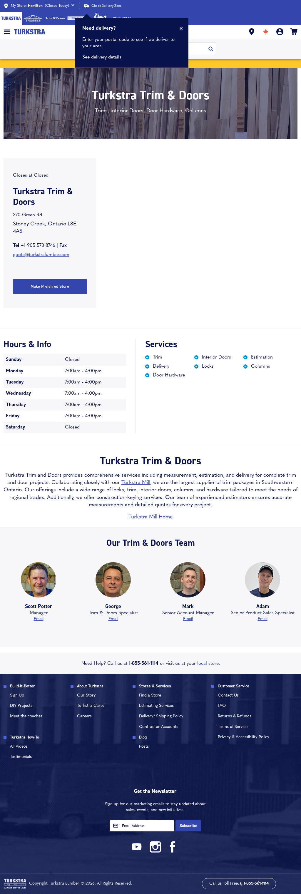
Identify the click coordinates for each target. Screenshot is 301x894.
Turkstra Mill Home (150, 517)
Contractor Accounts (158, 727)
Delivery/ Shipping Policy (161, 716)
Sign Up (17, 695)
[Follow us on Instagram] (155, 851)
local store (208, 663)
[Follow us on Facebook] (173, 851)
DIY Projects (21, 706)
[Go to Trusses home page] (33, 18)
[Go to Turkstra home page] (11, 18)
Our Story (86, 695)
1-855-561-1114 (143, 663)
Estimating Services (156, 706)
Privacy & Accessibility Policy (243, 737)
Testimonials (21, 757)
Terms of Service (233, 727)
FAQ (222, 706)
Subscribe (188, 825)
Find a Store (150, 695)
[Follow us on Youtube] (137, 851)
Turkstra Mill (135, 482)
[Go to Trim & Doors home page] (55, 18)
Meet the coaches (26, 716)
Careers (84, 716)
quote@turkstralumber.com (41, 254)
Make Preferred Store (50, 286)
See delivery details (101, 57)
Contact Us (228, 695)
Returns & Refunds (234, 716)
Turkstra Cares (90, 706)
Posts (144, 746)
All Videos (19, 746)
